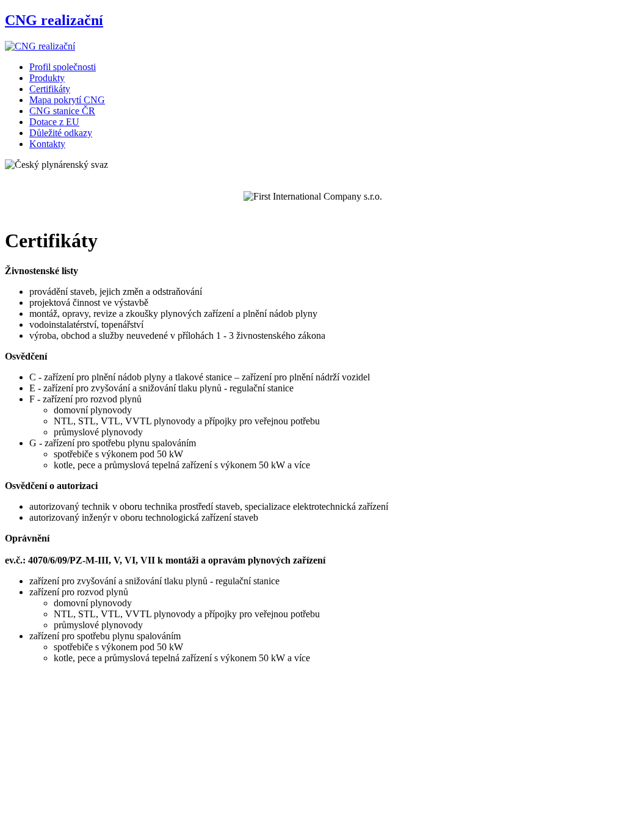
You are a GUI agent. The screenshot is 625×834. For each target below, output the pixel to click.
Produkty (47, 78)
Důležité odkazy (60, 133)
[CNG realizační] (40, 46)
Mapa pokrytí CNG (67, 100)
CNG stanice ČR (62, 111)
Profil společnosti (62, 67)
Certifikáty (49, 89)
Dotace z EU (54, 122)
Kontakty (47, 144)
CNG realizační (54, 20)
